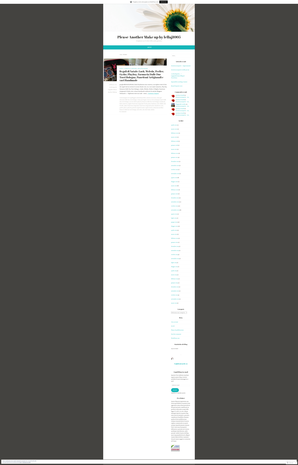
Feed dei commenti (176, 334)
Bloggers (134, 98)
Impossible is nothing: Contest (179, 82)
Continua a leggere (153, 93)
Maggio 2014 (174, 267)
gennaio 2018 (174, 145)
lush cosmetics (123, 104)
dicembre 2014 (175, 246)
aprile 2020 (174, 125)
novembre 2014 (175, 250)
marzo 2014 (174, 275)
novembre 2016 (175, 165)
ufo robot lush (146, 110)
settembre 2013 (175, 299)
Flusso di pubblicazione (177, 330)
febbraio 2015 (174, 238)
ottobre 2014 (174, 254)
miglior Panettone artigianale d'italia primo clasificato (142, 104)
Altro (121, 68)
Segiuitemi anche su (180, 364)
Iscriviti (175, 390)
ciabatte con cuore (151, 98)
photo (125, 108)
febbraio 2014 (174, 279)
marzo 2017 (174, 149)
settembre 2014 (175, 258)
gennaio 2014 (174, 283)
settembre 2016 (175, 173)
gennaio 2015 (174, 242)
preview (134, 68)
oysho (125, 106)
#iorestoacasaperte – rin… (183, 97)
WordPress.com (175, 338)
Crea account (174, 322)
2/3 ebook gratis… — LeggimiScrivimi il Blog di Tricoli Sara (178, 76)
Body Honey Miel (141, 98)
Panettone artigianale (133, 106)
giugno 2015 (174, 222)
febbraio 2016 (174, 190)
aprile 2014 (174, 271)
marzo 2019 (174, 137)
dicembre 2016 (175, 161)
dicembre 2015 (175, 198)
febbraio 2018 (174, 141)
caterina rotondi (180, 95)
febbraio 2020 (175, 133)
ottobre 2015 (174, 206)
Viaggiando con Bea (181, 104)
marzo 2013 (174, 303)
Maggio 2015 (174, 226)
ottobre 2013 (174, 295)
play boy (129, 108)
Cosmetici (127, 68)
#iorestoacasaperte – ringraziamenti (181, 66)
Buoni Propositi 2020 (176, 86)
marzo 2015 (174, 234)
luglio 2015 (174, 218)
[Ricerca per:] (181, 56)
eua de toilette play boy (135, 102)
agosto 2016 (174, 177)
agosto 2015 (174, 214)
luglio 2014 (174, 262)
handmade (162, 102)
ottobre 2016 (174, 169)
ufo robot (139, 110)
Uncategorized (142, 68)
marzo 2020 (174, 129)
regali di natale (141, 108)
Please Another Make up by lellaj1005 (149, 37)
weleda (152, 110)
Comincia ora (163, 1)
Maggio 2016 (174, 182)
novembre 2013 (175, 291)
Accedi (173, 326)
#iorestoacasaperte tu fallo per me (180, 70)
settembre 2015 (175, 210)
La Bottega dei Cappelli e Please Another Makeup (112, 89)
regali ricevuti (149, 108)
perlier (121, 108)
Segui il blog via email (181, 372)
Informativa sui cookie (26, 462)
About (149, 47)
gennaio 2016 (174, 194)
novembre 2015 (175, 202)
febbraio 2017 (174, 153)
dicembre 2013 (175, 287)
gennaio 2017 (174, 157)
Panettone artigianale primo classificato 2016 (151, 106)
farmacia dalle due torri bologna (150, 102)
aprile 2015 (174, 230)
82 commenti (123, 112)
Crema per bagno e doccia (144, 100)
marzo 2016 (174, 186)
